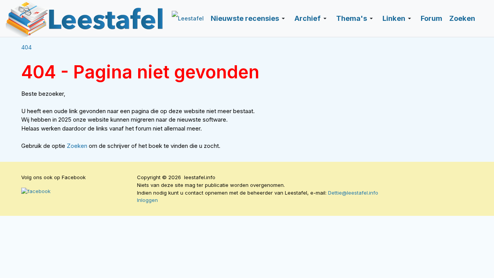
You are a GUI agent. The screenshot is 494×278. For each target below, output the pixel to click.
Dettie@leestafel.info (353, 193)
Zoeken (78, 145)
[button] (249, 18)
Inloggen (147, 200)
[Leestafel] (85, 18)
